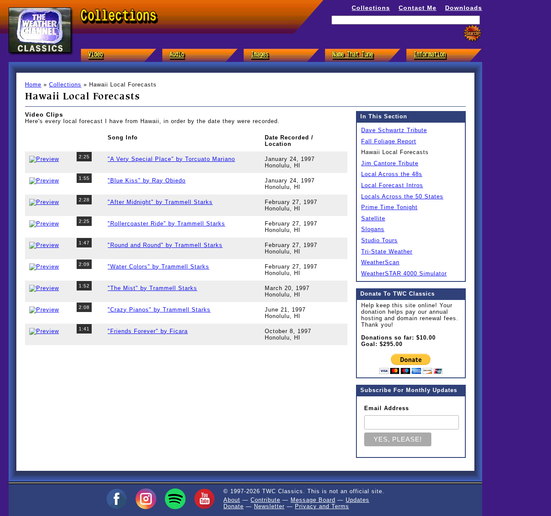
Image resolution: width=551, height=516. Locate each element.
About (231, 500)
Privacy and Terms (322, 506)
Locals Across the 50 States (402, 196)
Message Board (313, 500)
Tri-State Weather (386, 251)
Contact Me (417, 7)
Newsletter (269, 506)
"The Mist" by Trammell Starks (152, 288)
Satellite (373, 218)
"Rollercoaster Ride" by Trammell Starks (166, 223)
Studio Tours (379, 240)
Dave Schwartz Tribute (394, 130)
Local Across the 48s (391, 174)
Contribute (265, 500)
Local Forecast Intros (392, 185)
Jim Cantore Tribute (389, 163)
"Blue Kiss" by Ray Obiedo (147, 180)
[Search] (472, 33)
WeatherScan (380, 262)
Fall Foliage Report (388, 141)
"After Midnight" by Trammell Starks (160, 202)
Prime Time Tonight (389, 207)
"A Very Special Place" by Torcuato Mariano (171, 159)
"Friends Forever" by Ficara (148, 331)
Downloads (463, 7)
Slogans (372, 229)
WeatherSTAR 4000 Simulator (404, 273)
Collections (371, 7)
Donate (233, 506)
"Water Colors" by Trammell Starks (158, 266)
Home (33, 84)
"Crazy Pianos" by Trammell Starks (159, 309)
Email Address (386, 408)
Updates (357, 500)
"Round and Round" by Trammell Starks (165, 245)
